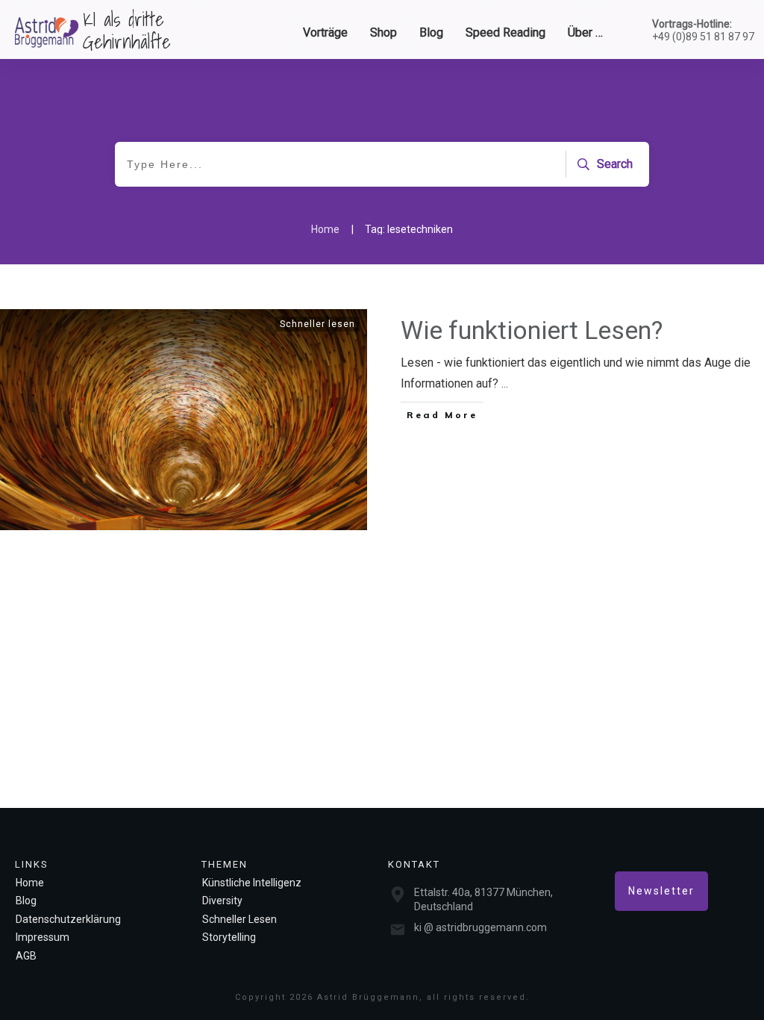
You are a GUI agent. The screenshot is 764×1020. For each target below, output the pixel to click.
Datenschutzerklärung (68, 919)
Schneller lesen (317, 324)
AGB (26, 956)
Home (30, 883)
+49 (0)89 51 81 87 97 (703, 37)
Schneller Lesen (239, 919)
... (504, 383)
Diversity (222, 901)
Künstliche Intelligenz (251, 883)
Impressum (42, 937)
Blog (26, 901)
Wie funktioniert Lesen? (532, 330)
